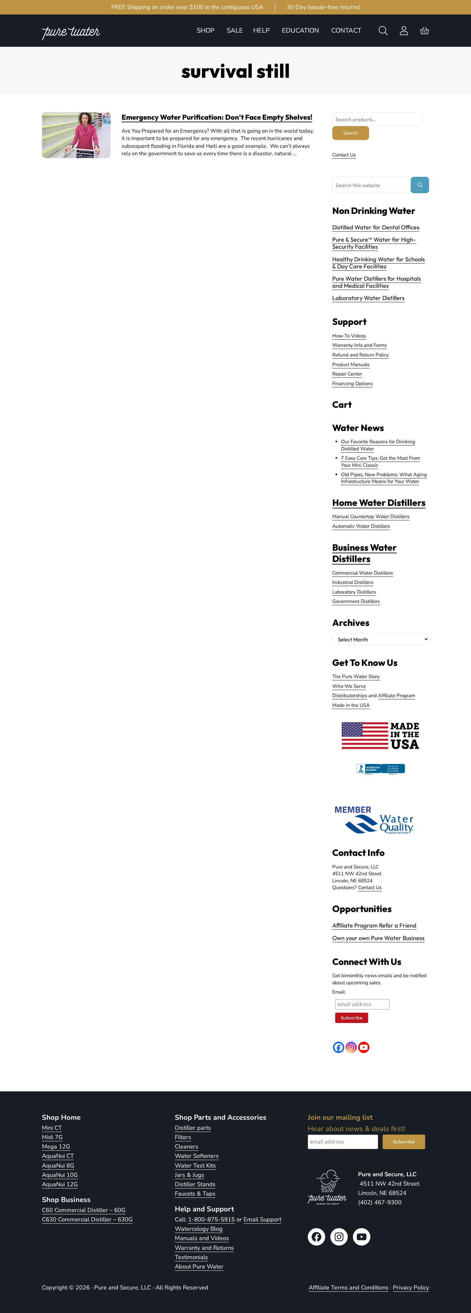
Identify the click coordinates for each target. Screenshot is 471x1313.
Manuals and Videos (202, 1238)
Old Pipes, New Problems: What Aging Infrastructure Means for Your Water (384, 478)
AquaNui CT (58, 1156)
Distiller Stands (195, 1184)
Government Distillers (356, 601)
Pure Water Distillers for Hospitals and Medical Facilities (376, 282)
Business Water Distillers (364, 553)
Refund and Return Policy (360, 355)
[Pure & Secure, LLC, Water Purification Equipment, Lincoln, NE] (380, 775)
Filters (183, 1137)
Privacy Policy (411, 1287)
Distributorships (349, 695)
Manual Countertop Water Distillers (370, 516)
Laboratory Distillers (354, 592)
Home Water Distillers (379, 502)
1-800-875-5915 (211, 1219)
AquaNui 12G (60, 1184)
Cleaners (186, 1146)
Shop (206, 30)
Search (350, 133)
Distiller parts (193, 1128)
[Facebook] (338, 1047)
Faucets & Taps (195, 1194)
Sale (235, 30)
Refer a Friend (397, 925)
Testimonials (191, 1257)
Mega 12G (56, 1146)
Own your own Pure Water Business (378, 938)
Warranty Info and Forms (359, 345)
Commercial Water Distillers (362, 573)
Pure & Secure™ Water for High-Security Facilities (374, 243)
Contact (346, 30)
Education (300, 30)
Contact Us (344, 155)
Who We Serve (349, 686)
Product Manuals (350, 364)
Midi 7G (52, 1137)
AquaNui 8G (58, 1165)
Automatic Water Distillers (361, 526)
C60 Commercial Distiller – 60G (83, 1210)
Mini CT (52, 1128)
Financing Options (352, 383)
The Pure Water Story (356, 676)
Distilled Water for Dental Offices (375, 227)
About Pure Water (199, 1266)
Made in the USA (351, 705)
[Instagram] (351, 1047)
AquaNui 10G (60, 1175)
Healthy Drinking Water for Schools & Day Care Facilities (378, 263)
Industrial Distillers (352, 582)
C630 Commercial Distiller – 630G (87, 1219)
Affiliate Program (396, 695)
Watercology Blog (199, 1229)
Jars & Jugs (189, 1175)
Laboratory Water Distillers (368, 298)
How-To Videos (349, 336)
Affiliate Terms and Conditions (348, 1287)
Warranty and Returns (204, 1248)
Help (261, 30)
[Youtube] (363, 1047)
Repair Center (347, 374)
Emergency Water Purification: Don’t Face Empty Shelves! (217, 117)
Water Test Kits (195, 1165)
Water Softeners (197, 1156)
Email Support (262, 1219)
